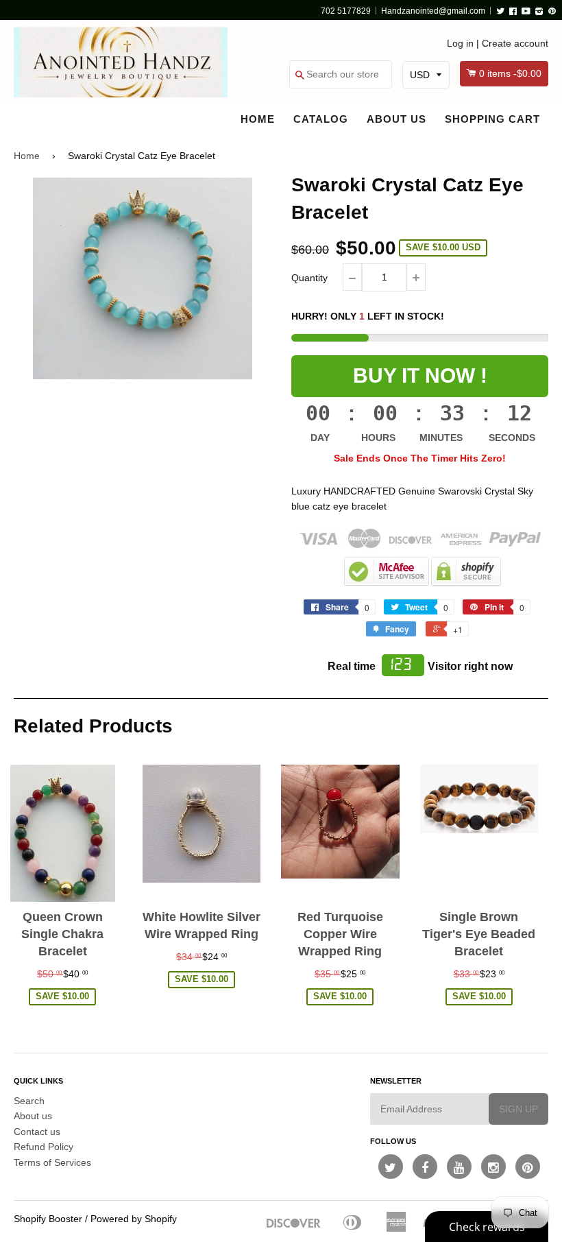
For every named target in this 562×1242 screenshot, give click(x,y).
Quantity (309, 277)
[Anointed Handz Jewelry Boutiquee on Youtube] (459, 1166)
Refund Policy (43, 1146)
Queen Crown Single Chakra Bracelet (62, 934)
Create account (515, 43)
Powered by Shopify (133, 1218)
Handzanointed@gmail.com (433, 11)
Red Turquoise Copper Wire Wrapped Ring (340, 934)
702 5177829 (346, 11)
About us (396, 119)
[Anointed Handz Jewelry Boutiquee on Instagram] (493, 1166)
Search (29, 1100)
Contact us (37, 1131)
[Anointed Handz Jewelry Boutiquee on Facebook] (425, 1166)
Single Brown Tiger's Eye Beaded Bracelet (478, 934)
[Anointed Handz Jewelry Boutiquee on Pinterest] (527, 1166)
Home (258, 119)
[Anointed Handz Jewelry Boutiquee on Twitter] (390, 1166)
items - (510, 73)
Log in (460, 43)
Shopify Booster (48, 1218)
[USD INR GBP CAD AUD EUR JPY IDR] (426, 74)
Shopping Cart (492, 119)
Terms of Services (52, 1162)
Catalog (320, 119)
